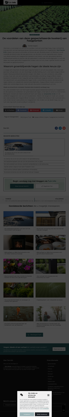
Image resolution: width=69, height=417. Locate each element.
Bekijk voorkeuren (42, 414)
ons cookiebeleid (44, 408)
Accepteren (27, 414)
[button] (48, 395)
